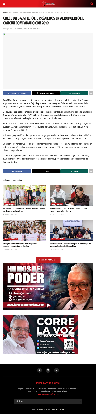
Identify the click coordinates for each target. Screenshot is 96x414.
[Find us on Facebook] (39, 370)
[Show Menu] (4, 3)
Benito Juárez (22, 29)
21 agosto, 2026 (8, 214)
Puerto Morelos (11, 239)
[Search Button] (91, 3)
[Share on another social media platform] (91, 93)
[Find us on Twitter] (48, 370)
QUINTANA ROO (34, 29)
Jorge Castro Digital (57, 409)
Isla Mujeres (9, 204)
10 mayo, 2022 (8, 29)
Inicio (5, 12)
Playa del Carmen (58, 239)
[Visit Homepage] (48, 3)
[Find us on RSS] (56, 370)
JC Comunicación (42, 409)
